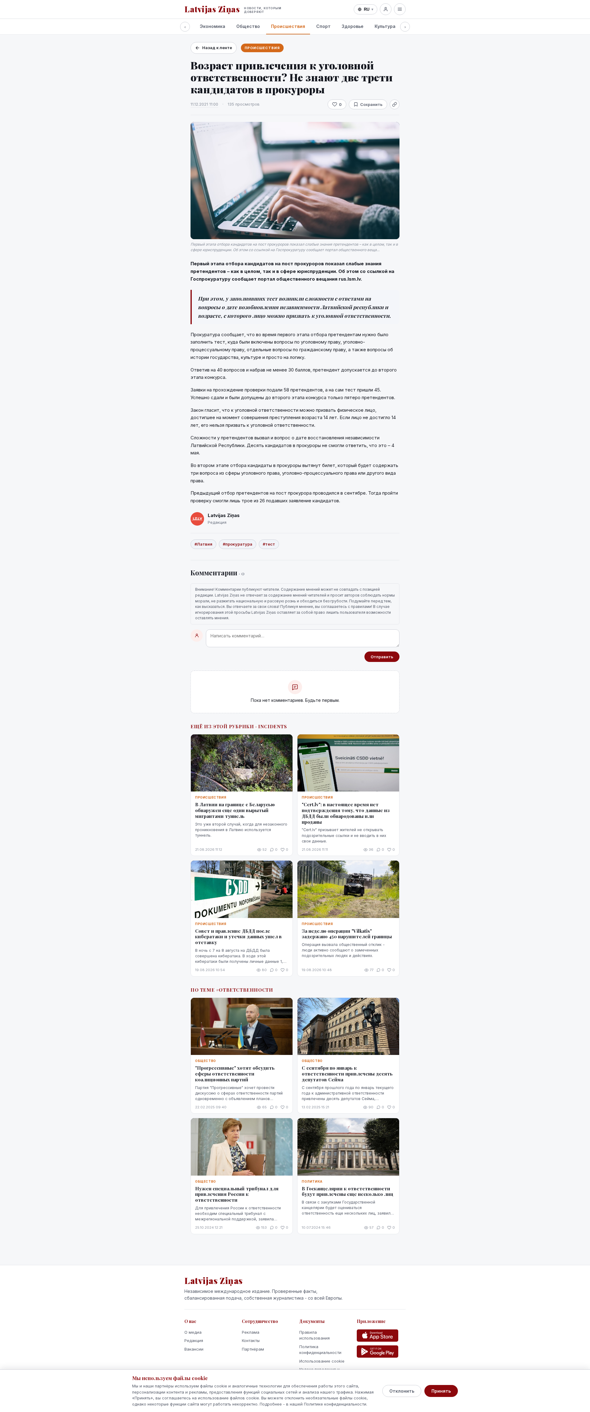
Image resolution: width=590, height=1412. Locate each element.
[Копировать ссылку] (394, 104)
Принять (441, 1391)
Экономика (212, 26)
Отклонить (401, 1391)
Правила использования (314, 1335)
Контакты (251, 1340)
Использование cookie (321, 1361)
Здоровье (353, 26)
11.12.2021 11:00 (204, 104)
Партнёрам (253, 1349)
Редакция (193, 1340)
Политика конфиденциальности (320, 1349)
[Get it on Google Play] (377, 1351)
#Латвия (203, 544)
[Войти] (385, 9)
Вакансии (193, 1349)
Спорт (323, 26)
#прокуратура (237, 544)
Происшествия (288, 26)
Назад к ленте (217, 47)
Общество (248, 26)
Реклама (250, 1332)
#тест (269, 544)
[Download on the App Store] (377, 1335)
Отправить (382, 656)
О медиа (193, 1332)
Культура (385, 26)
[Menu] (400, 9)
